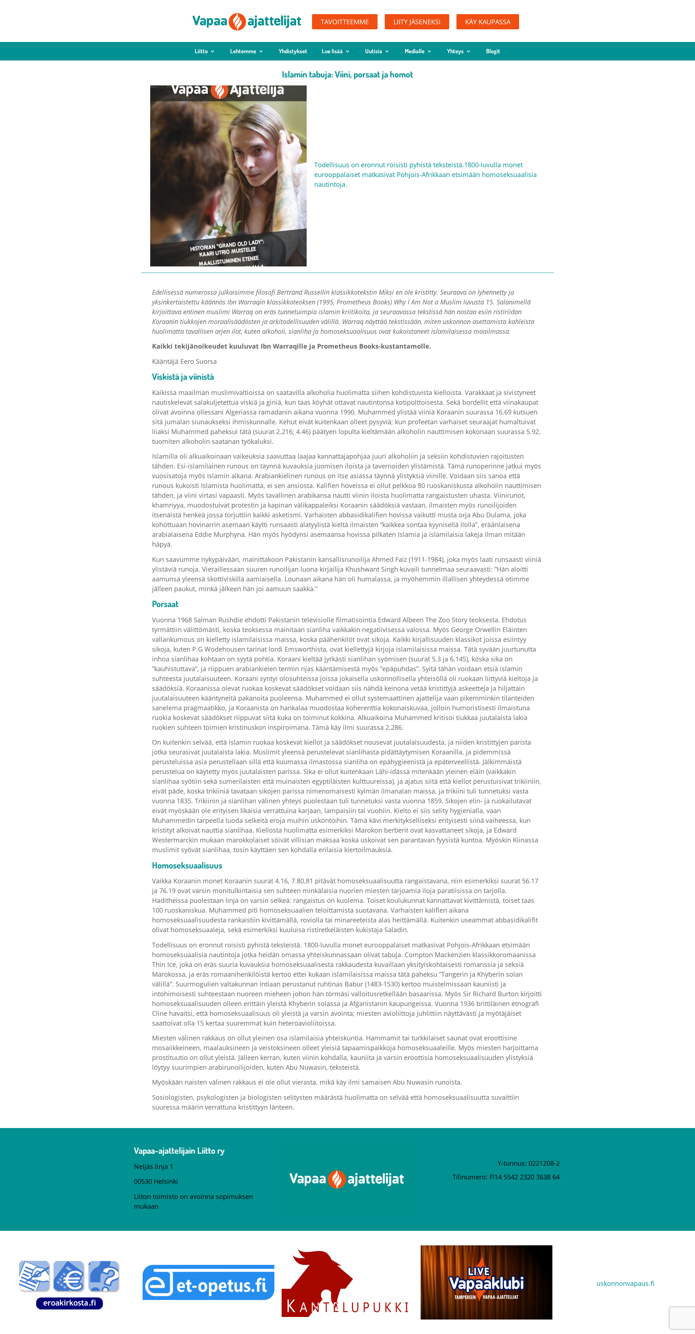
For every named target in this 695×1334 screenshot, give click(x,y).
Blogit (493, 51)
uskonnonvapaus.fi (625, 1283)
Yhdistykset (293, 51)
